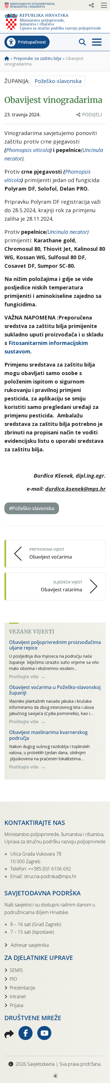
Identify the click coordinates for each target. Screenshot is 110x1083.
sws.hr (55, 1075)
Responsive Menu (91, 5)
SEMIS (16, 970)
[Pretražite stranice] (82, 42)
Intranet (18, 996)
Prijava (16, 1005)
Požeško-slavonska (58, 80)
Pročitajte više (24, 676)
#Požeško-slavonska (31, 508)
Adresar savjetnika (29, 945)
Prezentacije (22, 987)
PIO (13, 979)
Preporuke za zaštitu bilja (37, 58)
